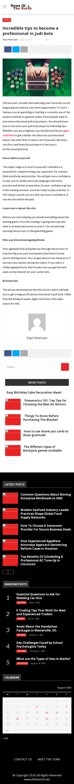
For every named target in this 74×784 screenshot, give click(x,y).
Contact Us (23, 759)
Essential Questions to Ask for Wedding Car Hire (38, 596)
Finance (20, 618)
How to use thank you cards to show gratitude (45, 433)
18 (17, 718)
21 (47, 718)
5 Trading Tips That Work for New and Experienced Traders (41, 612)
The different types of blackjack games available (42, 448)
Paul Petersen (10, 39)
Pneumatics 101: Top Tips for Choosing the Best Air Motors (44, 402)
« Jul (5, 738)
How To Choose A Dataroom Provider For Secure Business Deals (45, 527)
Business (21, 635)
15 (56, 712)
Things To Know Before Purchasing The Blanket (41, 418)
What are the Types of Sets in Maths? (43, 659)
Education (22, 663)
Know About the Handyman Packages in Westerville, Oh (36, 628)
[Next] (13, 462)
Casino (6, 20)
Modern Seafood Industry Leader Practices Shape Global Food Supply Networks (44, 513)
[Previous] (7, 462)
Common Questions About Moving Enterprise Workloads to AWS (45, 496)
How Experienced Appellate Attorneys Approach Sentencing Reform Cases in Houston (43, 545)
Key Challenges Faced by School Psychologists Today (39, 644)
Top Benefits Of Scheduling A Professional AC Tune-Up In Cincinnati (41, 560)
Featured (21, 651)
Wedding (21, 602)
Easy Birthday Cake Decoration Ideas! (33, 392)
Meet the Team (49, 759)
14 (47, 712)
